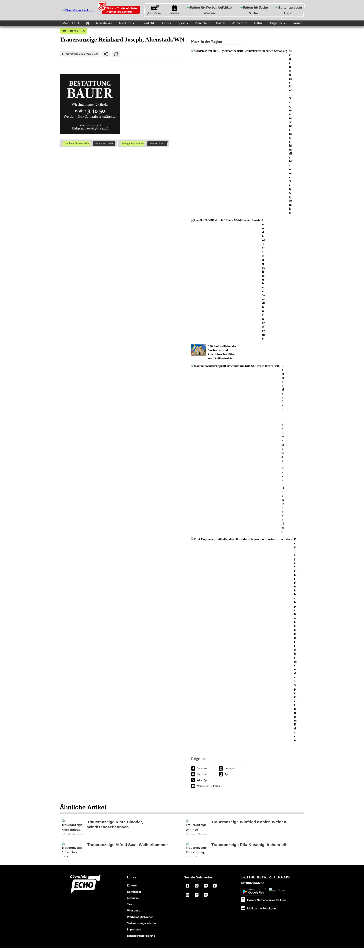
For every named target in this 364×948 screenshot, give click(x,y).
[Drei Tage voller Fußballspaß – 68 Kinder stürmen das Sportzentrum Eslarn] (216, 639)
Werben (209, 13)
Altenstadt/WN (104, 143)
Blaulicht (147, 22)
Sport (181, 22)
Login (288, 13)
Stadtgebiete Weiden (133, 143)
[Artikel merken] (116, 54)
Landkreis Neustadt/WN (76, 143)
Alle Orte (125, 22)
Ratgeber (275, 22)
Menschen (202, 22)
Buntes (166, 22)
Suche (253, 13)
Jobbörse (154, 13)
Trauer (297, 22)
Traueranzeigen (73, 31)
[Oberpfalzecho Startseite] (78, 10)
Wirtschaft (239, 22)
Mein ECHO (70, 22)
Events (174, 13)
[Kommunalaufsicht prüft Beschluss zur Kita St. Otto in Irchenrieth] (216, 449)
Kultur (257, 22)
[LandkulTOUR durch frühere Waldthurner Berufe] (216, 280)
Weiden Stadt (157, 143)
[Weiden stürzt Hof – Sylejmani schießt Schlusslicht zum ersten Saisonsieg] (216, 132)
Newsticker (104, 22)
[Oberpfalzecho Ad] (119, 10)
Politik (220, 22)
